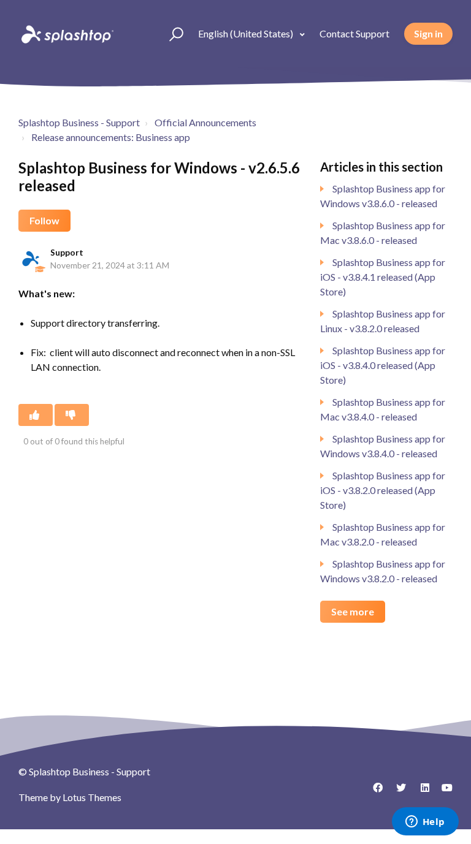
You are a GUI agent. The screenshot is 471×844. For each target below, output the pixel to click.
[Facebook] (373, 792)
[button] (170, 33)
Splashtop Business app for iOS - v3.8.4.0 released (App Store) (382, 365)
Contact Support (354, 33)
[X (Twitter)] (397, 792)
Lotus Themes (92, 797)
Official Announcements (205, 122)
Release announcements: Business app (110, 137)
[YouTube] (443, 792)
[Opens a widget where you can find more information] (425, 822)
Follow (44, 220)
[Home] (66, 33)
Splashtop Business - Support (79, 122)
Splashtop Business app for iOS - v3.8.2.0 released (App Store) (382, 490)
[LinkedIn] (420, 792)
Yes (35, 415)
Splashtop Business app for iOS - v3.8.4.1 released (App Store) (382, 276)
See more (352, 611)
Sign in (428, 33)
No (72, 415)
